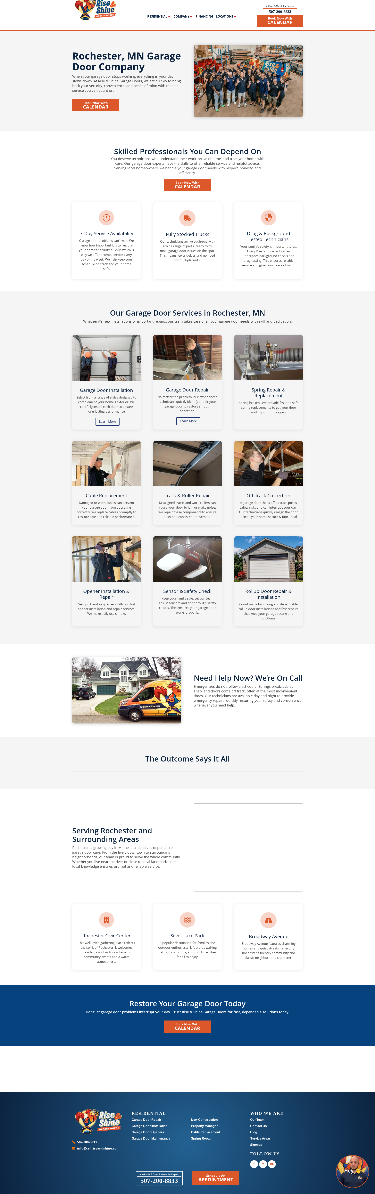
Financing (204, 17)
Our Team (257, 1119)
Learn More (107, 421)
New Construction (204, 1119)
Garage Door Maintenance (151, 1138)
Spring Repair (201, 1138)
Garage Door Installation (150, 1126)
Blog (253, 1132)
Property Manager (204, 1126)
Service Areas (260, 1138)
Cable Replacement (205, 1132)
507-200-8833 (280, 11)
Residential (157, 17)
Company (181, 17)
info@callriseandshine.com (98, 1148)
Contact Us (258, 1126)
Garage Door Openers (148, 1132)
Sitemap (256, 1144)
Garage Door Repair (146, 1119)
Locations (224, 17)
